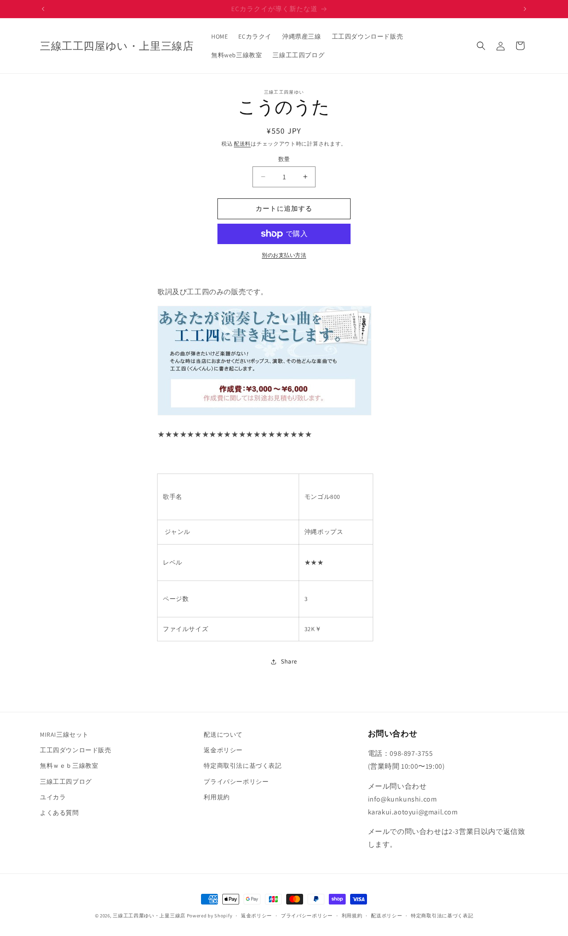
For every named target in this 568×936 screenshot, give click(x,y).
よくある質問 (59, 813)
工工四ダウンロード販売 (75, 750)
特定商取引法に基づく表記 (242, 766)
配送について (223, 735)
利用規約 (216, 797)
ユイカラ (53, 797)
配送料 (242, 143)
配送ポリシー (386, 915)
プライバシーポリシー (236, 782)
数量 (284, 159)
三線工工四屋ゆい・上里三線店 (149, 915)
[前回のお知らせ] (43, 8)
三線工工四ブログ (66, 782)
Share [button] (289, 661)
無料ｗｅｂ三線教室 (69, 766)
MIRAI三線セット (64, 735)
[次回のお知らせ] (525, 8)
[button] (481, 45)
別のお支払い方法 (284, 255)
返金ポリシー (223, 750)
